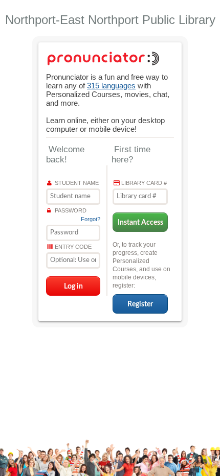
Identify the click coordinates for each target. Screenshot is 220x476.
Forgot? (90, 219)
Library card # (144, 183)
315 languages (111, 85)
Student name (77, 183)
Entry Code (73, 247)
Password (70, 210)
